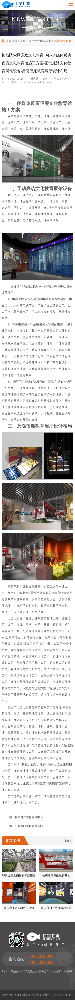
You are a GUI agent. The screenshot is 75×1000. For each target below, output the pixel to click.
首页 (23, 41)
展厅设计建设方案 (40, 41)
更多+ (67, 840)
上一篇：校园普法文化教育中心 (23, 817)
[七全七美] (16, 7)
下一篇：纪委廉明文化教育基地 (23, 826)
